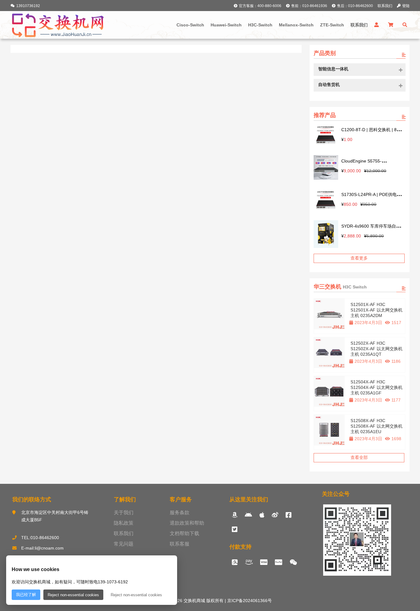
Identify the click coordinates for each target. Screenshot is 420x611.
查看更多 (359, 258)
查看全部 (359, 457)
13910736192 (28, 6)
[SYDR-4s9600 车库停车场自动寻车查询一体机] (326, 234)
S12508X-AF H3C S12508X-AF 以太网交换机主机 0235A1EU (376, 426)
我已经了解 (26, 594)
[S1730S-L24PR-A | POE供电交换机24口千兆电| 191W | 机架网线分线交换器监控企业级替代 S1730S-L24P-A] (326, 200)
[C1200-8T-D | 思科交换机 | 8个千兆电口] (326, 135)
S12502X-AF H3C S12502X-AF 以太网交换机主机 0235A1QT (376, 349)
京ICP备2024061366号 (249, 600)
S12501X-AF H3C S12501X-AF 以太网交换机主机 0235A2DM (376, 310)
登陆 (406, 6)
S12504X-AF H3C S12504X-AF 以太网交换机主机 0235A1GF (376, 387)
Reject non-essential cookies (73, 595)
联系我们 (385, 6)
